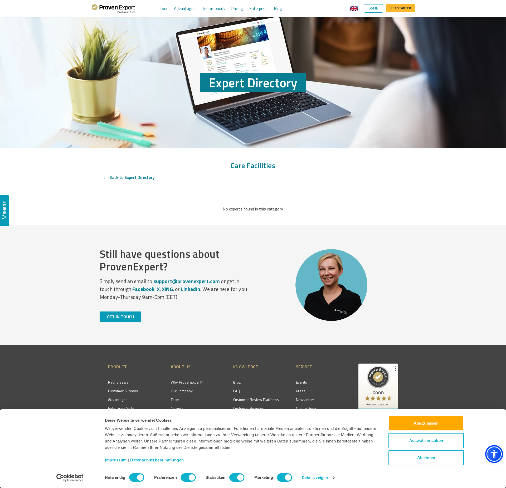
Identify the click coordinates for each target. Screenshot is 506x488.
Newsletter (305, 399)
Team (175, 399)
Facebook (143, 289)
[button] (494, 454)
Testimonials (213, 8)
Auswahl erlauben (426, 440)
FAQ (236, 391)
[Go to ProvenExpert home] (113, 8)
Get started (400, 8)
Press (300, 391)
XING (167, 289)
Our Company (182, 391)
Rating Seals (118, 382)
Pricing (237, 8)
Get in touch (120, 317)
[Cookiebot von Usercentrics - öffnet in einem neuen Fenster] (70, 478)
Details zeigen (315, 477)
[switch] (188, 477)
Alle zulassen (426, 423)
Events (301, 382)
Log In (373, 8)
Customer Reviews (248, 408)
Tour (163, 8)
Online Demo (307, 408)
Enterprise (258, 8)
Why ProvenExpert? (187, 382)
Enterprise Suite (121, 408)
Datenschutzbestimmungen (157, 460)
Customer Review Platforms (256, 399)
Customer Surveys (123, 391)
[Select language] (354, 8)
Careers (177, 408)
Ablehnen (426, 457)
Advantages (185, 8)
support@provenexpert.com (187, 281)
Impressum (116, 460)
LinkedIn (190, 289)
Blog (278, 8)
